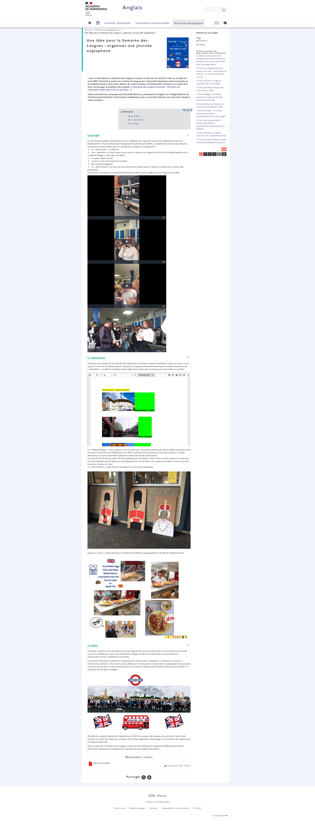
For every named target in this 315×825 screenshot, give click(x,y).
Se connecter (219, 816)
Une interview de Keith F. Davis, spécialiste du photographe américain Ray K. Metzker (210, 124)
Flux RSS (197, 808)
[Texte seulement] (191, 110)
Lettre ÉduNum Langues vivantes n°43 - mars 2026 (208, 82)
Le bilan (134, 123)
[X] (143, 777)
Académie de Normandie (158, 802)
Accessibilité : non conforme (175, 808)
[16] (224, 154)
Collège (201, 44)
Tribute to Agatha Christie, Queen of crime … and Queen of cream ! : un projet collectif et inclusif (211, 72)
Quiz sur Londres (102, 763)
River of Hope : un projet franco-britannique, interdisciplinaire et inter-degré (211, 114)
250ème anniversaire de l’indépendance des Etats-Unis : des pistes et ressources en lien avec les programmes (211, 60)
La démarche (137, 120)
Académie (202, 41)
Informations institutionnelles (152, 23)
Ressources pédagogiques (188, 23)
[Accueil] (96, 9)
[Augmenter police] (184, 110)
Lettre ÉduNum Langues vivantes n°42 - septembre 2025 (211, 134)
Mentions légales (137, 808)
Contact (153, 808)
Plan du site (119, 808)
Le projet (135, 116)
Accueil (88, 30)
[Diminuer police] (187, 110)
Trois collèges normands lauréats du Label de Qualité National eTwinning (209, 97)
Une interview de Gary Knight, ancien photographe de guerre (211, 141)
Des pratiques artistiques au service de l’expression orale (210, 105)
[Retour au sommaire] (188, 135)
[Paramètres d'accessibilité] (225, 23)
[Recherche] (223, 9)
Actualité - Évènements (117, 23)
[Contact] (217, 23)
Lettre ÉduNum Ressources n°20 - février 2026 (210, 89)
